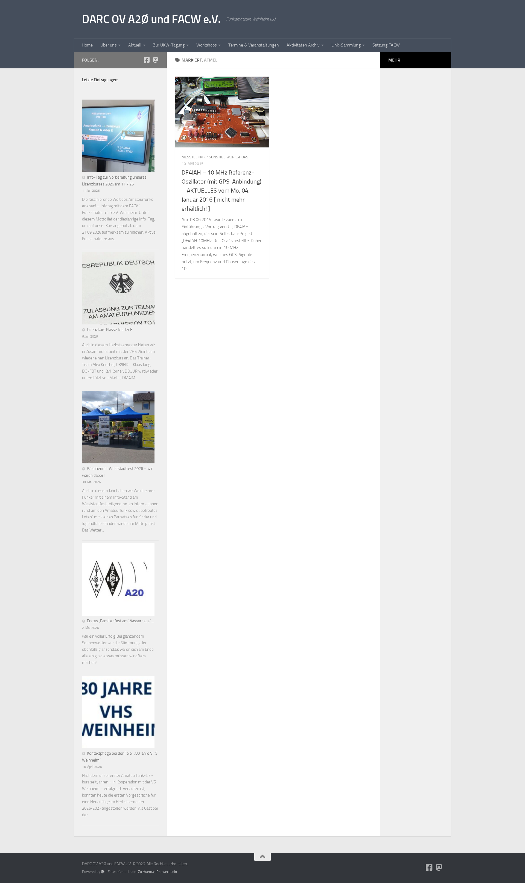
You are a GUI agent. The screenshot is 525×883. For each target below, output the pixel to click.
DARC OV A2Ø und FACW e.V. (151, 19)
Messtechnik (194, 157)
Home (87, 45)
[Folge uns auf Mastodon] (155, 60)
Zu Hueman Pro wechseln (157, 872)
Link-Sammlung (346, 45)
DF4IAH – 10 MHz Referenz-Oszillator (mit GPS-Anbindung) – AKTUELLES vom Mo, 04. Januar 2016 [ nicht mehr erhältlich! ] (221, 190)
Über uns (108, 45)
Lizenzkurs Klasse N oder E (109, 329)
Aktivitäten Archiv (303, 45)
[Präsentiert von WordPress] (102, 871)
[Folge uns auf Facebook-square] (146, 60)
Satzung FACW (386, 45)
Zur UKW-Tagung (169, 45)
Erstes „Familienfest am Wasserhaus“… (120, 620)
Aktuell (134, 45)
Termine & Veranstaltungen (253, 45)
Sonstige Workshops (228, 157)
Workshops (206, 45)
